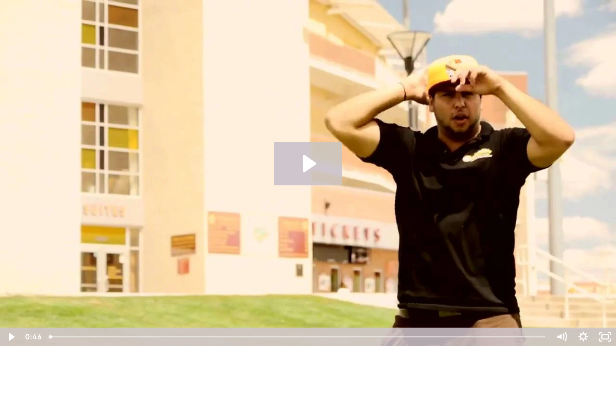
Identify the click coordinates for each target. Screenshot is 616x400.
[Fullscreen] (605, 337)
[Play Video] (11, 337)
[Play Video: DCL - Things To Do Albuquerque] (308, 163)
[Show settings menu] (583, 337)
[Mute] (561, 337)
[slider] (297, 337)
